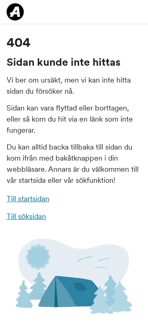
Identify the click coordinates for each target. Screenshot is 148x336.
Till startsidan (28, 198)
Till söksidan (26, 216)
